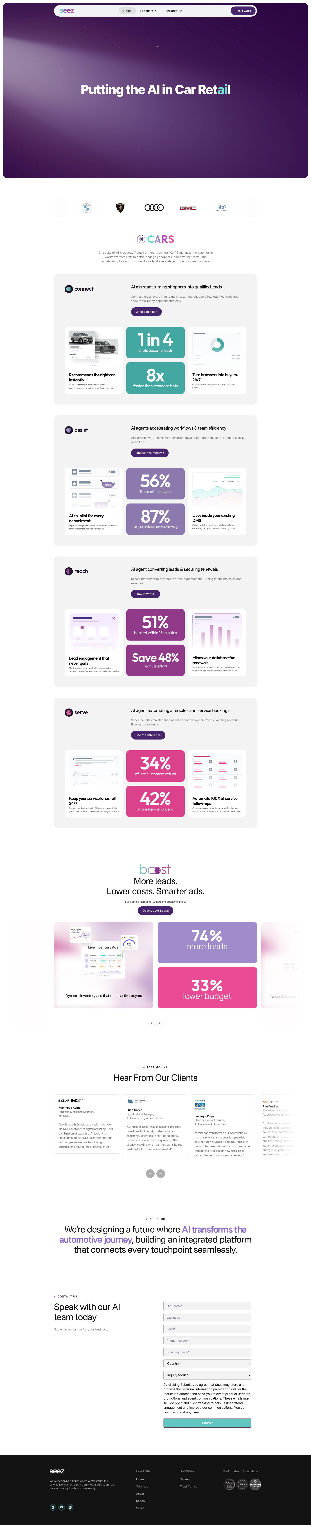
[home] (67, 11)
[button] (149, 11)
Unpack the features (150, 453)
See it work (243, 11)
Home (127, 11)
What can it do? (146, 312)
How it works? (146, 594)
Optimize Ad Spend (156, 910)
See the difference (148, 735)
